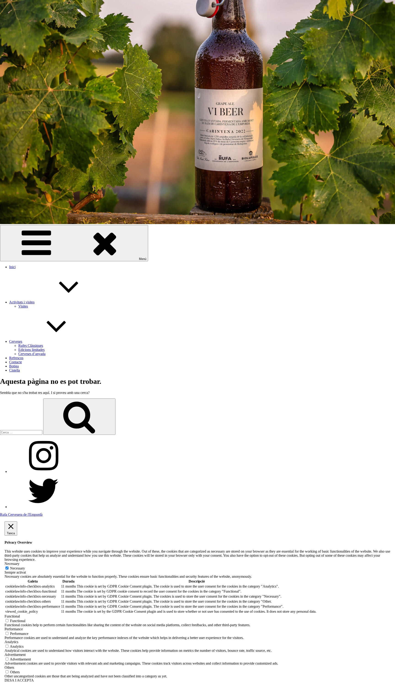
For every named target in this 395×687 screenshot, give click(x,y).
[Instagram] (43, 471)
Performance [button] (14, 629)
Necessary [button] (12, 564)
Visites (23, 306)
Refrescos (16, 358)
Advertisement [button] (15, 655)
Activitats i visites (22, 302)
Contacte (15, 362)
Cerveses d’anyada (31, 354)
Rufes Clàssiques (30, 346)
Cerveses (15, 341)
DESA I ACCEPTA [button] (19, 680)
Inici (12, 267)
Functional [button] (12, 616)
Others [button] (9, 667)
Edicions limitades (31, 350)
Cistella (14, 370)
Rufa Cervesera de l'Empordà (21, 514)
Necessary (17, 568)
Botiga (14, 366)
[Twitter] (43, 507)
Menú (142, 259)
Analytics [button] (11, 642)
